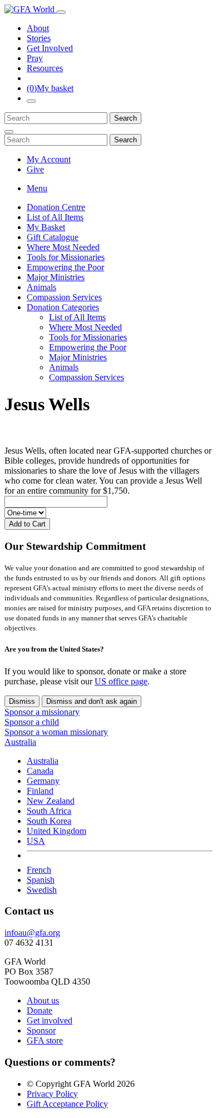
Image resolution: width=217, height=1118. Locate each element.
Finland (40, 791)
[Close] (8, 131)
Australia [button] (20, 742)
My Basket (46, 227)
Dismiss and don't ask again (91, 701)
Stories (39, 38)
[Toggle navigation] (61, 12)
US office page (121, 681)
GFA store (45, 1040)
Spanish (41, 880)
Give (35, 169)
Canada (40, 771)
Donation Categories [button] (63, 307)
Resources (45, 68)
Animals (41, 287)
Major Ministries (56, 277)
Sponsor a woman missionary (56, 732)
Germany (43, 781)
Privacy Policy (52, 1094)
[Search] (31, 101)
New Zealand (51, 801)
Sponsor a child (31, 722)
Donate (39, 1010)
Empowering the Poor (65, 267)
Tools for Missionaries (66, 257)
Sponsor (41, 1030)
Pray (35, 58)
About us (43, 1000)
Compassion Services (64, 297)
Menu (37, 188)
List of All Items (55, 217)
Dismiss (22, 701)
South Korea (49, 821)
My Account (49, 159)
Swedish (42, 890)
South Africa (49, 811)
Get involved (49, 1020)
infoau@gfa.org (32, 932)
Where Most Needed (63, 247)
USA (36, 841)
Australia (42, 761)
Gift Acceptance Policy (67, 1104)
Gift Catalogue (52, 237)
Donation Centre (56, 207)
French (39, 869)
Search (125, 118)
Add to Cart (27, 524)
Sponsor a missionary (42, 712)
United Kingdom (56, 831)
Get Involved (50, 48)
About (38, 28)
